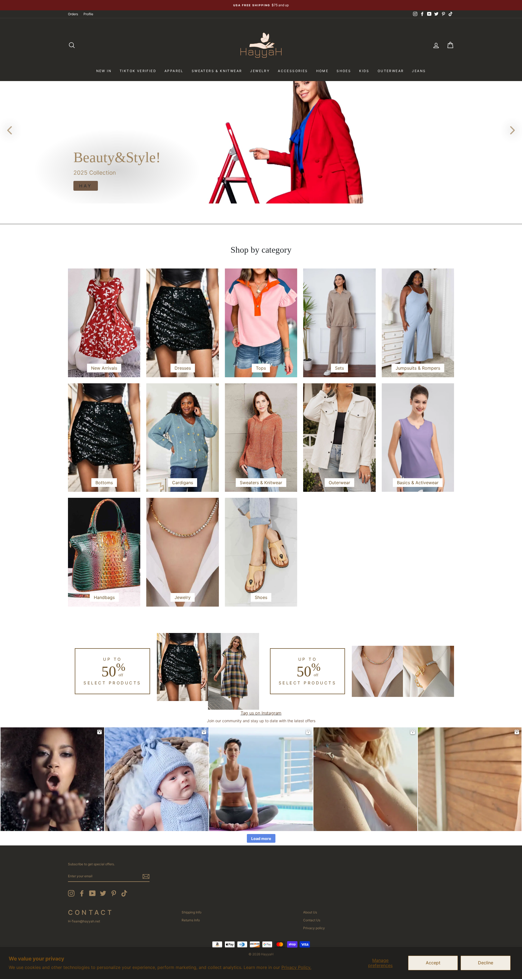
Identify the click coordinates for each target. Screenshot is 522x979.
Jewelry (260, 71)
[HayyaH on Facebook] (82, 893)
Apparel (174, 71)
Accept (433, 962)
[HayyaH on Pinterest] (113, 893)
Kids (364, 71)
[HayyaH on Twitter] (103, 893)
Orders (73, 14)
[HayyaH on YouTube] (92, 893)
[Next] (512, 130)
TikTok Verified (138, 71)
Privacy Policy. (296, 967)
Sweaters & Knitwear (217, 71)
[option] (261, 5)
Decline (485, 962)
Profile (88, 14)
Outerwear (391, 71)
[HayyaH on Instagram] (71, 893)
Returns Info (191, 920)
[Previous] (9, 130)
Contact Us (311, 920)
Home (322, 71)
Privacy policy (314, 928)
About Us (310, 912)
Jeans (419, 71)
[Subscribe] (146, 876)
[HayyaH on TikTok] (124, 893)
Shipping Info (191, 912)
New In (103, 71)
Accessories (293, 71)
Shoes (344, 71)
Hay (85, 186)
